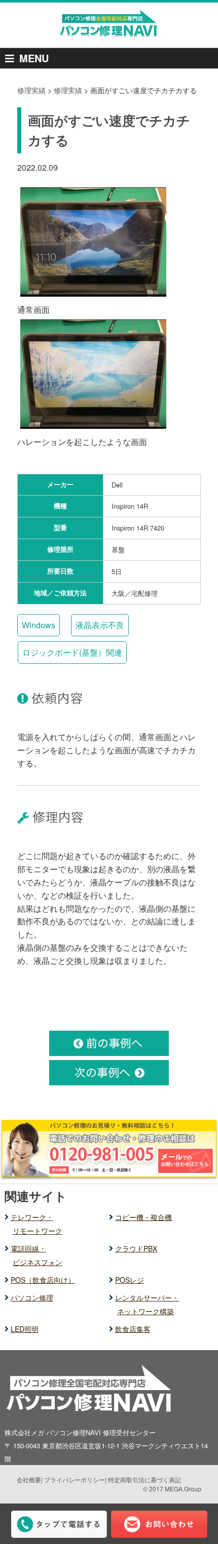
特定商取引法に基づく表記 (144, 1479)
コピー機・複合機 (143, 1217)
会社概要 (29, 1479)
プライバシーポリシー (74, 1479)
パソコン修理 (32, 1297)
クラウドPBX (136, 1248)
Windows (38, 625)
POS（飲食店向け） (43, 1280)
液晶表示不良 (100, 625)
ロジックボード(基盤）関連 (72, 652)
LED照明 (25, 1329)
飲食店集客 (133, 1329)
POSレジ (129, 1280)
